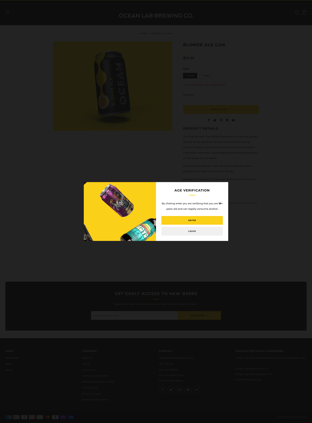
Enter (192, 220)
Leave (192, 231)
